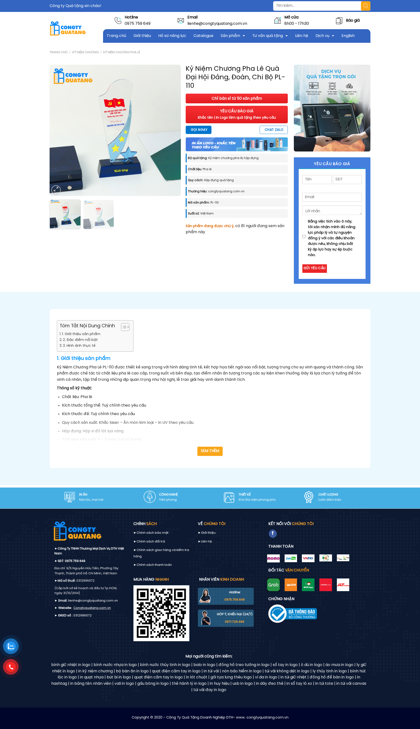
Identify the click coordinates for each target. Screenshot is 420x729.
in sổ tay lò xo (299, 684)
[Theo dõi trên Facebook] (273, 534)
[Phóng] (56, 190)
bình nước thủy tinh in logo (165, 665)
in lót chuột (196, 677)
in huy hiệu (219, 684)
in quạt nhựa (92, 677)
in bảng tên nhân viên (90, 684)
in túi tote (324, 684)
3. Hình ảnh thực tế (79, 346)
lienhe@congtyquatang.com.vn (217, 24)
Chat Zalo (274, 130)
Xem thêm (210, 451)
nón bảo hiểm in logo (242, 671)
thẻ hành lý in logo (189, 684)
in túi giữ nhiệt (293, 677)
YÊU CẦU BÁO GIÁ (237, 114)
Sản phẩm (230, 36)
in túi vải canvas (351, 684)
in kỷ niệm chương (95, 671)
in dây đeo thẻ (269, 684)
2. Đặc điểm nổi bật (80, 340)
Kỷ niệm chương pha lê (121, 52)
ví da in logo (266, 677)
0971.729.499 (234, 621)
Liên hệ (301, 36)
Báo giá (353, 20)
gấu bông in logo (153, 684)
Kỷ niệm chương (85, 52)
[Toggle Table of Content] (122, 327)
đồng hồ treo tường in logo (244, 665)
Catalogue (203, 36)
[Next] (172, 130)
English (348, 36)
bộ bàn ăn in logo (132, 671)
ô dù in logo (311, 665)
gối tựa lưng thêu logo (231, 677)
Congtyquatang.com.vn (92, 608)
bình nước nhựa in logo (115, 665)
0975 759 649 (137, 24)
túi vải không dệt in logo (287, 671)
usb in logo (243, 684)
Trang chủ (116, 36)
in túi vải (211, 671)
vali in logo (124, 684)
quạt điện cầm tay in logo (176, 671)
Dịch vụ (322, 36)
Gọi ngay (199, 130)
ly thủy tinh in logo (330, 671)
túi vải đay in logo (209, 690)
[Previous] (58, 130)
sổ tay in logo (285, 665)
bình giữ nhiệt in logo (70, 665)
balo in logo (204, 665)
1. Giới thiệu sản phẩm (81, 334)
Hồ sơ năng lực (172, 36)
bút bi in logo (119, 677)
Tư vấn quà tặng (267, 36)
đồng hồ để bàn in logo (332, 677)
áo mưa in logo (339, 665)
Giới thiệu (142, 36)
